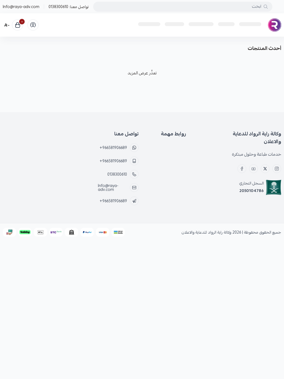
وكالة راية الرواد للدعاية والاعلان (206, 232)
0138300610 (58, 6)
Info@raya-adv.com (21, 6)
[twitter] (265, 168)
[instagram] (276, 168)
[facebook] (241, 168)
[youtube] (253, 168)
